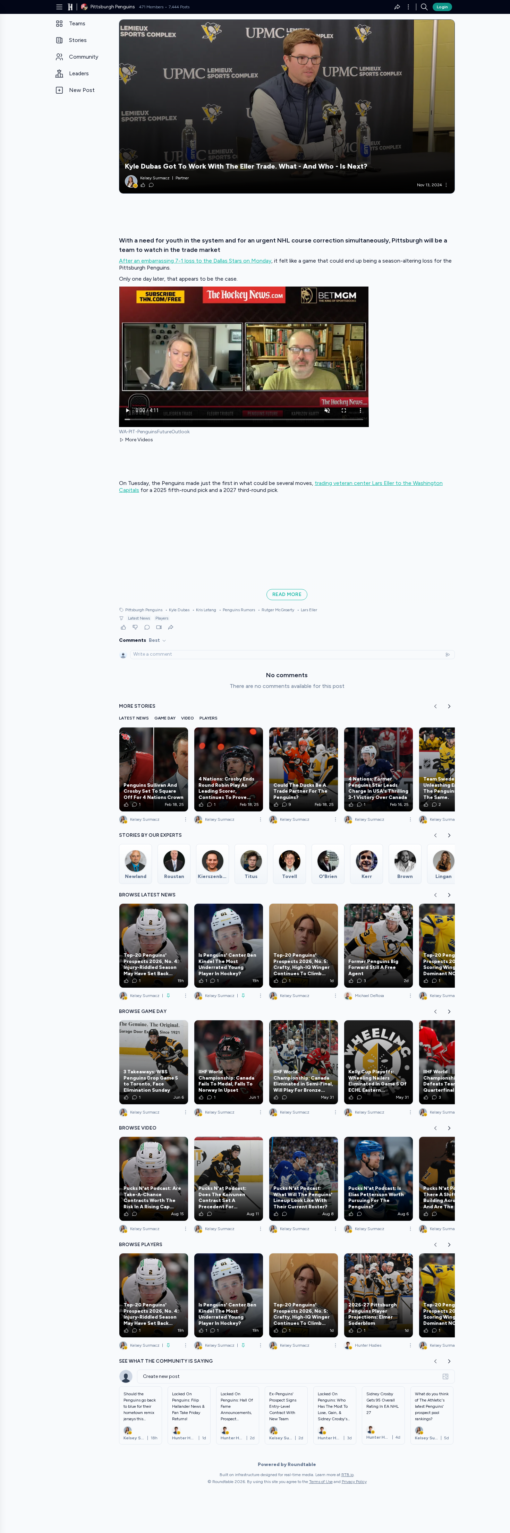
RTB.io (347, 1474)
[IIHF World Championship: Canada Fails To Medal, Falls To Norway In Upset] (228, 1062)
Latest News (139, 618)
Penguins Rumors (237, 609)
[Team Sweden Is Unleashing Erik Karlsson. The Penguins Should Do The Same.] (453, 769)
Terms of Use (321, 1481)
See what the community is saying (166, 1361)
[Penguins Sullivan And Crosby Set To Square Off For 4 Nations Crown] (153, 769)
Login (442, 7)
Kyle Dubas (177, 609)
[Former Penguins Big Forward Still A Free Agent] (378, 946)
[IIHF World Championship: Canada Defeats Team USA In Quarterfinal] (453, 1062)
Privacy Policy (354, 1481)
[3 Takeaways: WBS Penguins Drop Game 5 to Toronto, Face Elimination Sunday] (153, 1062)
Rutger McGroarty (276, 609)
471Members (151, 7)
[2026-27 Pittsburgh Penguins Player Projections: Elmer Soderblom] (378, 1295)
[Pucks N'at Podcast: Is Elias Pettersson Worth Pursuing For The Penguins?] (378, 1179)
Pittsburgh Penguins (143, 609)
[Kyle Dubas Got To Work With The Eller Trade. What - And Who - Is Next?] (286, 106)
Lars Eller (307, 609)
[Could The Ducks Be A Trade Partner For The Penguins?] (303, 769)
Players (161, 618)
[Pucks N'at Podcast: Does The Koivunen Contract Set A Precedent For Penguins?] (228, 1179)
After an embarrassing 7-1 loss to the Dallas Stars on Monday (195, 260)
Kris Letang (204, 609)
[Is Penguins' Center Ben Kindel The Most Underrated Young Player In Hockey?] (228, 946)
